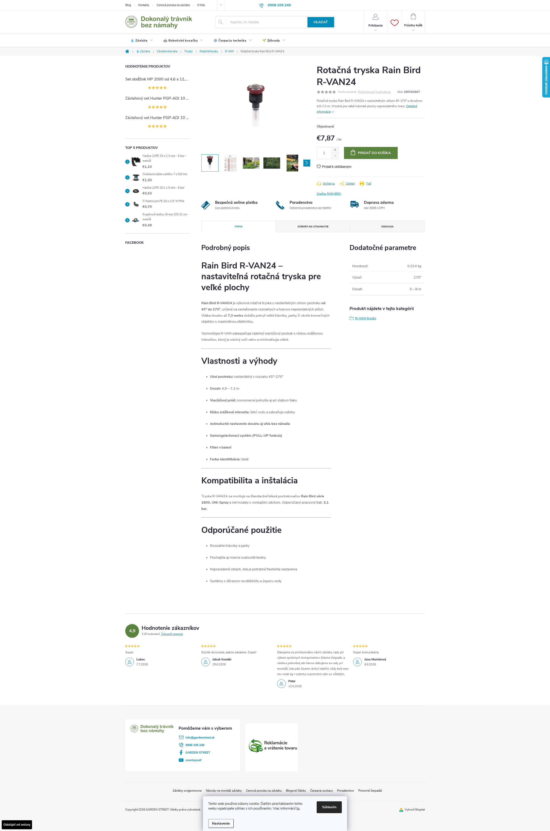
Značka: (329, 194)
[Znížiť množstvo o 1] (335, 156)
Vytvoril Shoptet (415, 810)
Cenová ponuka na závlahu (173, 5)
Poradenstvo (345, 791)
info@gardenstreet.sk (200, 737)
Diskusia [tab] (387, 226)
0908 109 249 (194, 745)
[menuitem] (141, 40)
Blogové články (296, 791)
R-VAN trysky (365, 318)
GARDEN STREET (197, 753)
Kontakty (143, 5)
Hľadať (321, 22)
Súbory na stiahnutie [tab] (313, 226)
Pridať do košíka (374, 153)
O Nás (201, 5)
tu (297, 808)
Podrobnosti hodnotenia (374, 92)
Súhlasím (329, 807)
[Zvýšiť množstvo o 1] (335, 150)
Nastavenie (221, 823)
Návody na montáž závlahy (224, 791)
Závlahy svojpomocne (187, 791)
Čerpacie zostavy (321, 791)
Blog (128, 5)
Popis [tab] (239, 226)
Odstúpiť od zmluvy (16, 825)
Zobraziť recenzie (172, 634)
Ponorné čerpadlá (370, 791)
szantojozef (193, 760)
